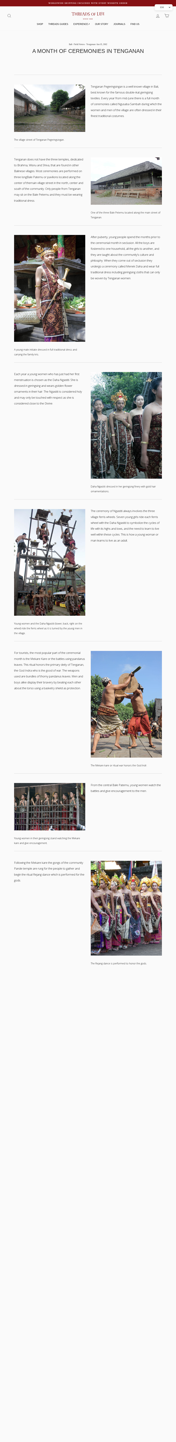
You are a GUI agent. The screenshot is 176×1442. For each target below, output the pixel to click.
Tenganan (91, 44)
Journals (119, 24)
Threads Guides (58, 24)
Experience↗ (81, 24)
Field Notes (79, 44)
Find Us (134, 24)
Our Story (101, 24)
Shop (40, 24)
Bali (70, 44)
